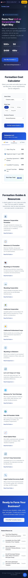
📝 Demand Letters (8, 11)
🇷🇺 (5, 2)
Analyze (24, 2)
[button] (25, 575)
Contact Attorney (14, 31)
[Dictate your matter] (19, 2)
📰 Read (5, 25)
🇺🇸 (1, 2)
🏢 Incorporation (7, 20)
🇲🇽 (3, 2)
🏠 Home (5, 7)
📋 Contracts (6, 16)
